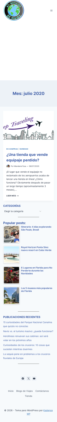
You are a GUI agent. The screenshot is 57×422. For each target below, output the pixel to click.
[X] (28, 378)
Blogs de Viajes (24, 391)
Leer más (12, 196)
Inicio (11, 391)
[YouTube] (34, 378)
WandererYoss (20, 166)
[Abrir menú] (51, 10)
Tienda (28, 396)
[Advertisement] (28, 50)
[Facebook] (23, 378)
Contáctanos (42, 391)
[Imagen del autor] (8, 166)
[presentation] (28, 128)
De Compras (12, 149)
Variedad (23, 149)
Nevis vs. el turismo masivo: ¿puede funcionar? (28, 331)
